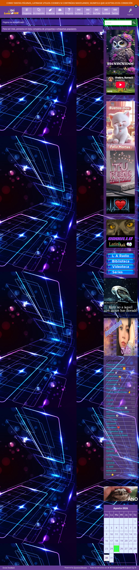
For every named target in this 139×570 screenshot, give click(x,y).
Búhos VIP (111, 470)
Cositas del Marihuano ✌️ (118, 392)
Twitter (115, 13)
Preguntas (27, 13)
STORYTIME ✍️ (113, 376)
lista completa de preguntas (41, 29)
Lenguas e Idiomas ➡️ (116, 408)
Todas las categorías (115, 364)
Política (109, 439)
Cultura (109, 404)
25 (116, 548)
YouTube (96, 13)
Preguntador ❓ (114, 380)
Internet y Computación (117, 411)
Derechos (110, 443)
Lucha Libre (111, 419)
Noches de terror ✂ (115, 388)
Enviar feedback (9, 568)
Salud (109, 459)
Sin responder (39, 13)
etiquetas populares (66, 29)
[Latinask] (11, 11)
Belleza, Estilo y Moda (116, 435)
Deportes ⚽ (112, 415)
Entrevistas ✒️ (113, 384)
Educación (111, 423)
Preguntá (69, 13)
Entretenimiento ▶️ (116, 368)
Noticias (110, 447)
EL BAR (109, 466)
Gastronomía (112, 455)
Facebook (106, 13)
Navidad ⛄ (111, 372)
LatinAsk (110, 463)
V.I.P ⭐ (110, 474)
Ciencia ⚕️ (111, 400)
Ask (87, 13)
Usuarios (60, 13)
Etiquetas (50, 13)
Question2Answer (80, 568)
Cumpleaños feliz (114, 431)
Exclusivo (79, 13)
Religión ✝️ (111, 451)
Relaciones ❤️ (113, 427)
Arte (108, 396)
